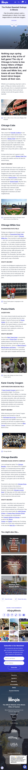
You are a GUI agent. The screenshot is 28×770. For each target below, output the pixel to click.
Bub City (12, 525)
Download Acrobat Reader (14, 753)
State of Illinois (14, 714)
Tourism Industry (14, 690)
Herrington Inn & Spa (9, 417)
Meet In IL (14, 681)
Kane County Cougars (9, 390)
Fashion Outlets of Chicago (12, 517)
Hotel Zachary (13, 177)
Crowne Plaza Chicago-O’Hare (16, 513)
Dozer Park (13, 339)
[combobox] (15, 2)
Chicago (13, 20)
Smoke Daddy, (14, 181)
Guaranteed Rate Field (16, 234)
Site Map (14, 720)
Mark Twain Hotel (12, 337)
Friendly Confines (16, 132)
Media (14, 687)
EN (15, 2)
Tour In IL (14, 675)
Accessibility (14, 684)
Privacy (14, 717)
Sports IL (14, 678)
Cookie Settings (14, 723)
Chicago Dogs (22, 484)
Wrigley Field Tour (21, 156)
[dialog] (2, 767)
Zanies (10, 521)
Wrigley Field (11, 138)
